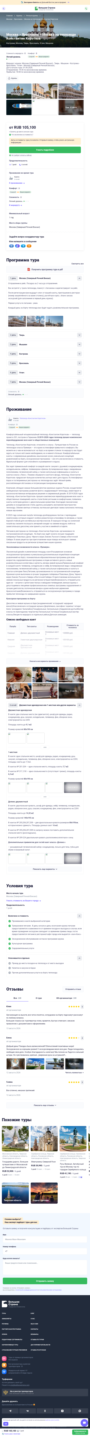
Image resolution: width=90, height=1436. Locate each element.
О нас (33, 1318)
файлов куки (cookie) (52, 1420)
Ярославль (34, 43)
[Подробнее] (25, 53)
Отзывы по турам (37, 1339)
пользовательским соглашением (50, 1290)
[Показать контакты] (86, 8)
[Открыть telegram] (10, 1410)
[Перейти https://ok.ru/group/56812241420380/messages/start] (29, 245)
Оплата (4, 1334)
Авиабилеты (6, 1318)
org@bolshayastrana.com (19, 1385)
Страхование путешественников (14, 1350)
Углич (42, 43)
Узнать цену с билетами (12, 1434)
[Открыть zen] (62, 1410)
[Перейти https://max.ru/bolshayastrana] (17, 245)
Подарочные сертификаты (12, 1339)
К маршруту (14, 205)
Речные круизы (32, 16)
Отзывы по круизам (38, 1350)
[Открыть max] (79, 1410)
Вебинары (34, 1334)
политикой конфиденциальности (27, 1290)
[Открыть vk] (27, 1410)
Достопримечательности (40, 1345)
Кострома (10, 43)
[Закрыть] (79, 278)
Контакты (34, 1329)
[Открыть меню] (4, 8)
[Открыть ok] (45, 1410)
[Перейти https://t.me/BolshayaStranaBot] (23, 245)
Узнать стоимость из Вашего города (22, 901)
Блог (32, 1313)
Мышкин (49, 43)
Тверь (26, 43)
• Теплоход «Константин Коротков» (32, 418)
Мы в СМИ (34, 1324)
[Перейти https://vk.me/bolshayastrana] (11, 245)
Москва (19, 43)
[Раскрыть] (79, 335)
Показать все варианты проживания (44, 661)
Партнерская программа (11, 1329)
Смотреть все (77, 264)
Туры (4, 1313)
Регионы (5, 1324)
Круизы (19, 16)
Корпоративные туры (10, 1345)
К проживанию (16, 183)
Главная (9, 16)
